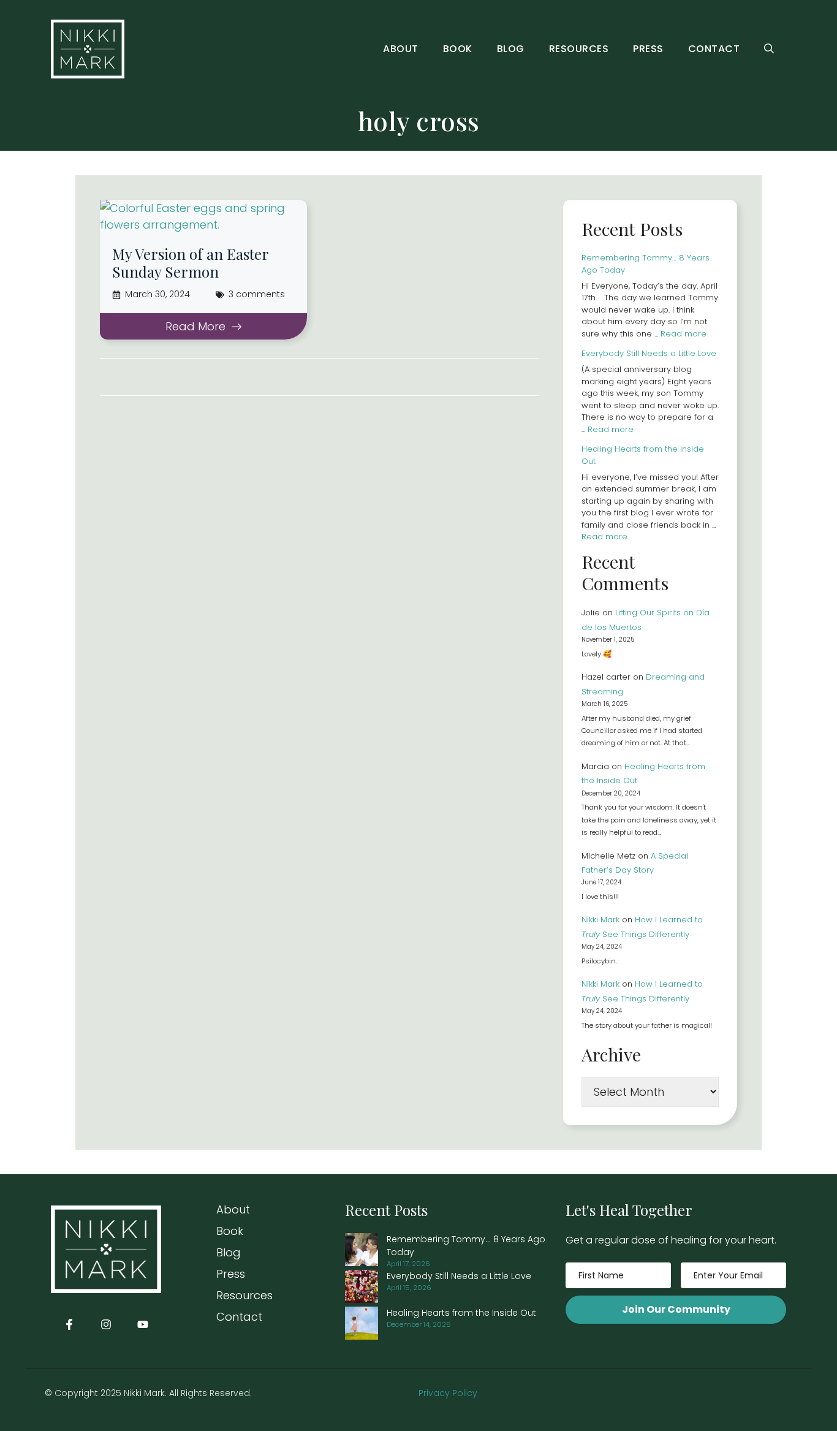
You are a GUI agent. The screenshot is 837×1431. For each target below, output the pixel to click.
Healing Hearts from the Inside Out (461, 1313)
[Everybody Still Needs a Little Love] (361, 1288)
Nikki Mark (600, 919)
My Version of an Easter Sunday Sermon (190, 262)
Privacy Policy (447, 1393)
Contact (714, 49)
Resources (579, 49)
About (400, 49)
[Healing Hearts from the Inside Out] (361, 1325)
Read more (683, 334)
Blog (511, 49)
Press (648, 49)
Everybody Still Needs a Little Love (648, 353)
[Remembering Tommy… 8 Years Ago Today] (361, 1251)
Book (457, 49)
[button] (769, 49)
